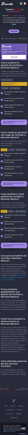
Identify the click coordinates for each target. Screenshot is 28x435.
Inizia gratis (14, 31)
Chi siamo (19, 409)
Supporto (20, 406)
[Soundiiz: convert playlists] (14, 400)
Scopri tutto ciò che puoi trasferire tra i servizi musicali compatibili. (13, 278)
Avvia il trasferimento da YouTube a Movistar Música (13, 122)
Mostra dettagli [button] (12, 431)
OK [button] (23, 428)
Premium (4, 149)
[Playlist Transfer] (7, 3)
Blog (6, 406)
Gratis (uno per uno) (7, 80)
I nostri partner (10, 409)
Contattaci (18, 413)
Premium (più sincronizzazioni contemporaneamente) (9, 84)
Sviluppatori (14, 417)
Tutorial (13, 406)
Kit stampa (9, 413)
